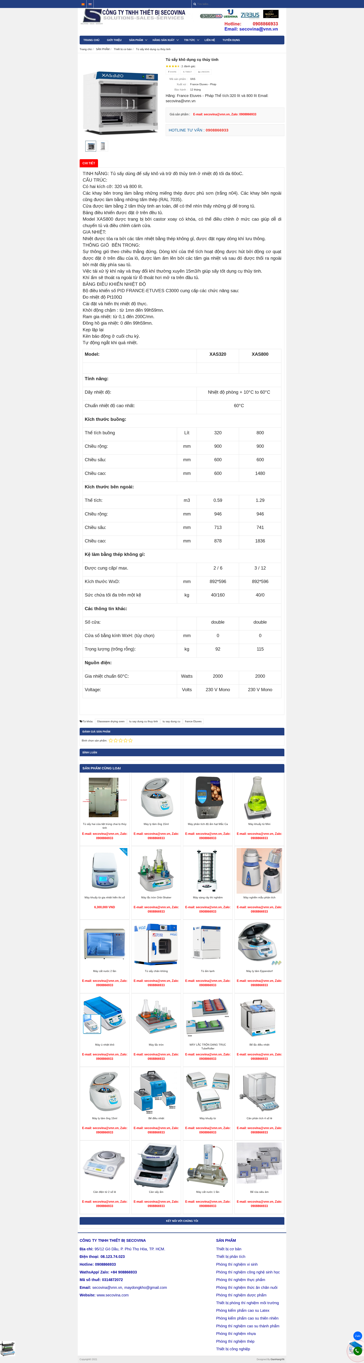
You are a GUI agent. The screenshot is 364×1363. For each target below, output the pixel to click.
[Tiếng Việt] (83, 4)
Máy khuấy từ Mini (259, 824)
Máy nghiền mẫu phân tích (259, 897)
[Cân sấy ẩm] (156, 1187)
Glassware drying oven (111, 721)
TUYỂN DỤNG (231, 40)
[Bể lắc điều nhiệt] (259, 1039)
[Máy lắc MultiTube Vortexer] (7, 1348)
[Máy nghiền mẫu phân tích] (259, 892)
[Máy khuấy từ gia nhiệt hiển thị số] (104, 892)
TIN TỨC (189, 40)
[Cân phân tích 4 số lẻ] (259, 1113)
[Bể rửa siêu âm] (259, 1187)
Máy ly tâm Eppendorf (259, 971)
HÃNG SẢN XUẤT (164, 40)
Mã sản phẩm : (178, 78)
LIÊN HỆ (210, 40)
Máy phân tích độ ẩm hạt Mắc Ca (208, 824)
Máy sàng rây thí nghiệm (208, 897)
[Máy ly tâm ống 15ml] (156, 819)
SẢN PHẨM (136, 40)
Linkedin (204, 72)
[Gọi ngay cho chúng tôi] (357, 1351)
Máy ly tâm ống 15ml (156, 824)
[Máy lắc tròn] (156, 1039)
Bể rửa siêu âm (259, 1191)
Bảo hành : (180, 89)
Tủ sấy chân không (156, 971)
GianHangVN (277, 1359)
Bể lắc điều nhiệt (259, 1044)
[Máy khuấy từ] (208, 1113)
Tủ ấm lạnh (208, 971)
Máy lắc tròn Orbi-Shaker (156, 897)
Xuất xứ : (182, 84)
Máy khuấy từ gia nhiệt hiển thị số (105, 897)
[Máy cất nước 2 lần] (104, 966)
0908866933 (217, 130)
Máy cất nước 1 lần (207, 1191)
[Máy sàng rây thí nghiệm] (208, 892)
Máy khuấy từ (208, 1118)
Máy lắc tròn (156, 1044)
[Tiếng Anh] (90, 4)
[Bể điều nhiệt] (156, 1113)
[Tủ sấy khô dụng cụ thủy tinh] (121, 98)
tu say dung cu (171, 721)
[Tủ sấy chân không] (156, 966)
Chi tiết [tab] (88, 163)
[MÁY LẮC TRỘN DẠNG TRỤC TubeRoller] (208, 1039)
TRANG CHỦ (91, 40)
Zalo (357, 1335)
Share (173, 72)
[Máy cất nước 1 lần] (208, 1187)
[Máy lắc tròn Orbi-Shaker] (156, 892)
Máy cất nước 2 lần (104, 971)
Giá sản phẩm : (180, 114)
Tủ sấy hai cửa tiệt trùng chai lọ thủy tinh (104, 825)
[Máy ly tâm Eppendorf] (259, 966)
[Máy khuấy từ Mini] (259, 819)
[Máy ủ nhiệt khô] (104, 1039)
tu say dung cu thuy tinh (143, 721)
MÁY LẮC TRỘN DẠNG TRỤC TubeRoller (208, 1046)
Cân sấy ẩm (156, 1191)
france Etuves (193, 721)
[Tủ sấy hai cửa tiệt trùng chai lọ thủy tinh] (104, 819)
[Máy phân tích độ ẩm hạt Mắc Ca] (208, 819)
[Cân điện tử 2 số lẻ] (104, 1187)
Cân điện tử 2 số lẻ (104, 1191)
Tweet (188, 72)
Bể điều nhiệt (156, 1118)
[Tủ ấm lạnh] (208, 966)
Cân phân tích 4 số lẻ (259, 1118)
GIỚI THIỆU (114, 40)
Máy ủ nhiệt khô (104, 1044)
